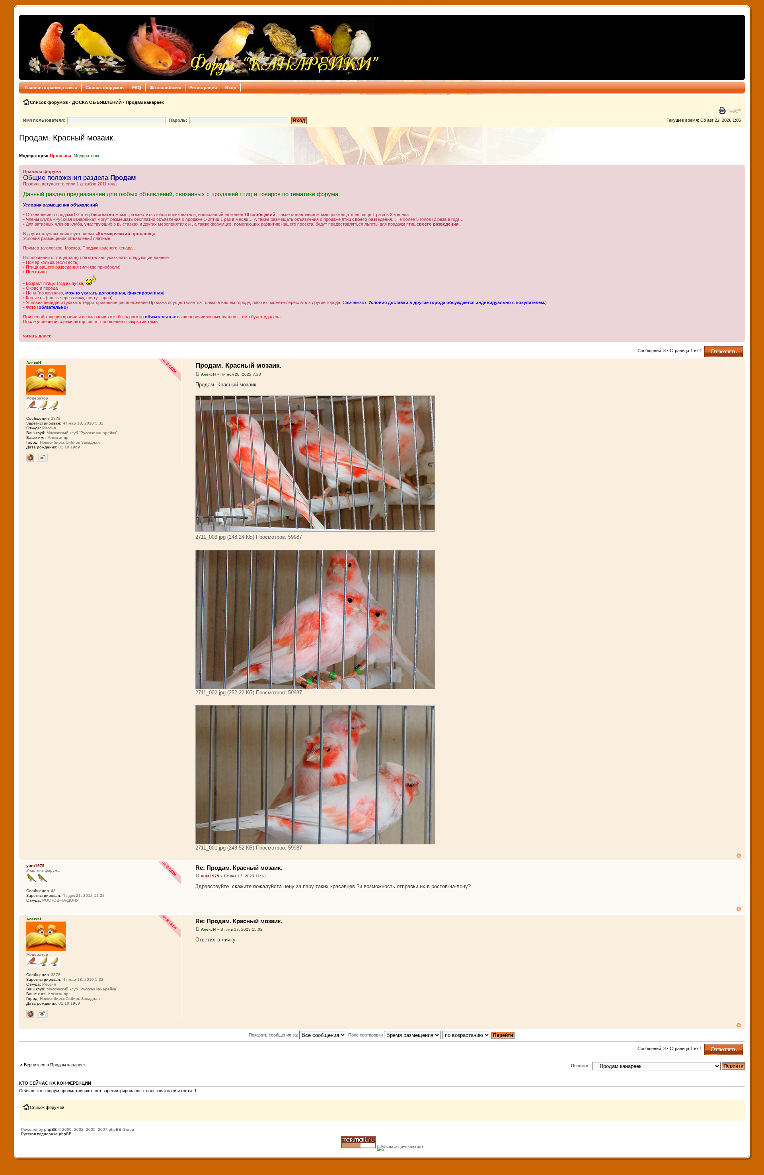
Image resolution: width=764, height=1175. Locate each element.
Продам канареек (145, 102)
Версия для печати (723, 110)
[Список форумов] (201, 47)
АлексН (208, 374)
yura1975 (210, 876)
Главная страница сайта (51, 87)
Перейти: (580, 1065)
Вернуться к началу (739, 855)
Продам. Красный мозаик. (67, 137)
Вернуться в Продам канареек (55, 1064)
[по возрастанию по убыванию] (478, 1035)
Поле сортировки (366, 1035)
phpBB (50, 1129)
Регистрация (203, 87)
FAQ (136, 87)
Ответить (713, 348)
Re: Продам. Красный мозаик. (239, 867)
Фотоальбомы (165, 87)
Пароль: (178, 120)
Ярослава (60, 155)
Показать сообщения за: (274, 1035)
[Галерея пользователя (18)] (42, 458)
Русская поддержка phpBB (46, 1134)
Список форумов (105, 87)
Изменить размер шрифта (735, 110)
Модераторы (86, 155)
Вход (230, 87)
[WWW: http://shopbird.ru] (30, 458)
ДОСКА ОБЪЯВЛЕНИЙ (97, 102)
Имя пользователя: (44, 120)
